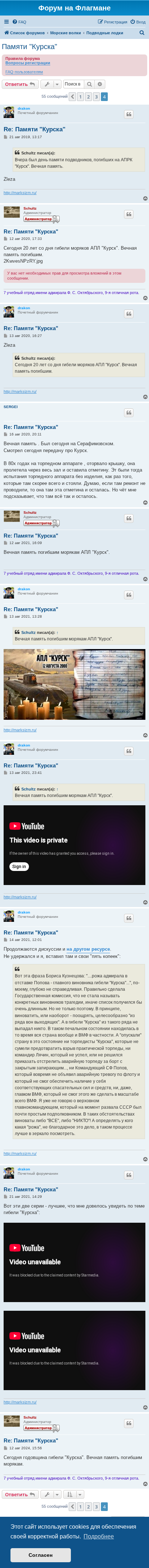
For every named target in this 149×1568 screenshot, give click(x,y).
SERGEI (11, 407)
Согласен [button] (40, 1555)
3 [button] (96, 96)
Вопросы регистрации (27, 63)
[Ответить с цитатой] (128, 114)
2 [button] (88, 96)
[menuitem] (19, 22)
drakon (24, 108)
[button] (72, 96)
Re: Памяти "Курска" (34, 129)
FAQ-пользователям (24, 72)
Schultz (30, 208)
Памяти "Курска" (29, 47)
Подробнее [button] (99, 1536)
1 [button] (80, 96)
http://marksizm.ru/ (20, 192)
